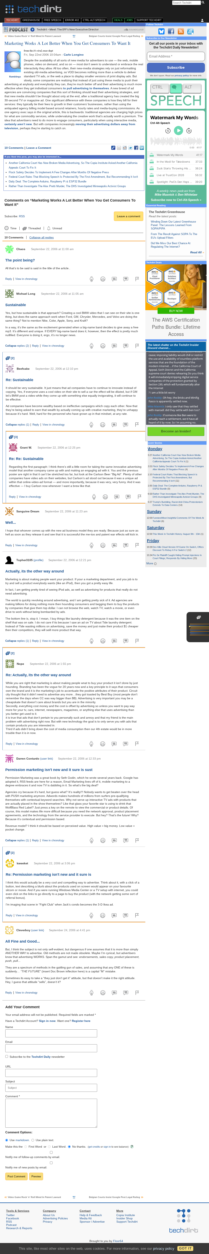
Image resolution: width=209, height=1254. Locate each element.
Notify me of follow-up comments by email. (32, 1157)
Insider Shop (124, 1218)
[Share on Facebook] (136, 148)
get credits (94, 1146)
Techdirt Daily (41, 1056)
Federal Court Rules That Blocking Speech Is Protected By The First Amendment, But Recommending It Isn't (73, 176)
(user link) (46, 758)
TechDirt (12, 20)
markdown (22, 1140)
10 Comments (13, 147)
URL (8, 1066)
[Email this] (119, 148)
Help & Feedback (91, 1215)
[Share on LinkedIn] (142, 148)
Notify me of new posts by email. (26, 1167)
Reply (8, 279)
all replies (41, 237)
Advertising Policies (55, 1218)
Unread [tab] (57, 228)
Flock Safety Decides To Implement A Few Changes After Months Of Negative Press (59, 172)
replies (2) (17, 345)
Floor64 (118, 1241)
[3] (13, 437)
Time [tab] (13, 228)
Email (8, 1041)
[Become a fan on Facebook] (171, 31)
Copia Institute (125, 1215)
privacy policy (182, 75)
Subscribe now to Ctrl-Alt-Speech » (176, 200)
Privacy (47, 1221)
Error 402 (72, 20)
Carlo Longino (74, 54)
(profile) (38, 560)
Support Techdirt (149, 20)
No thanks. (79, 1146)
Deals (118, 20)
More (150, 563)
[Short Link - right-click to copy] (113, 148)
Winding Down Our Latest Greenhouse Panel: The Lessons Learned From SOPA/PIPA (173, 225)
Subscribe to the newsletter (37, 1056)
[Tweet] (130, 148)
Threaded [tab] (34, 228)
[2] (10, 358)
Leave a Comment (38, 147)
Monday (154, 449)
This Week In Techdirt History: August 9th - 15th (177, 534)
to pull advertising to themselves (86, 88)
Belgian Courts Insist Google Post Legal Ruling (114, 36)
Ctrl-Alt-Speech (94, 20)
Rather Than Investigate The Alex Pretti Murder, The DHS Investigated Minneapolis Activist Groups (67, 186)
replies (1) (17, 424)
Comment (12, 1096)
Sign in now (47, 1020)
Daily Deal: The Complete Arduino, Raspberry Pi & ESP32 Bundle (47, 181)
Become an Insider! (176, 431)
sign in (107, 1146)
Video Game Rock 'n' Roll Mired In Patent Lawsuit (34, 36)
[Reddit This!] (125, 148)
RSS (22, 216)
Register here (81, 1020)
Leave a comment (128, 216)
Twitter (10, 1215)
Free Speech (52, 20)
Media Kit (86, 1218)
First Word (35, 1146)
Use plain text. (45, 1140)
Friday (153, 540)
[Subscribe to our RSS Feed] (181, 31)
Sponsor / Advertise (92, 1221)
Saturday (155, 527)
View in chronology (26, 279)
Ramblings (15, 76)
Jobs (129, 20)
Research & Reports (19, 1228)
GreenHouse (31, 20)
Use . (20, 1140)
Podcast (11, 1224)
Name (9, 1027)
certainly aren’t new (18, 124)
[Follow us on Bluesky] (161, 31)
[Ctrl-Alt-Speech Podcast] (176, 94)
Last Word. (59, 1146)
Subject (10, 1081)
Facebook (12, 1218)
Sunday (154, 511)
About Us (49, 1215)
